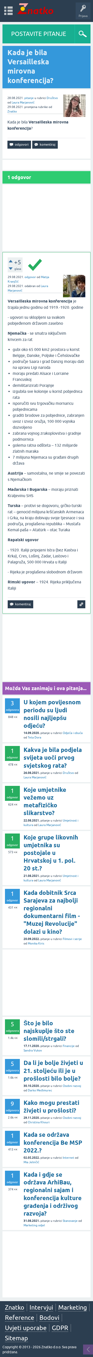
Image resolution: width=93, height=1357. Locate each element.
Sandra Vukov (33, 1050)
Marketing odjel (34, 1225)
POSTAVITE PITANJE (38, 33)
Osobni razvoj (72, 1086)
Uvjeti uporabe (26, 1327)
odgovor (30, 277)
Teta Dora (34, 737)
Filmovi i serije (72, 939)
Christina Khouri (39, 1122)
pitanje (29, 98)
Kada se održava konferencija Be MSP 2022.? (53, 1142)
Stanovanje (70, 1221)
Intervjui (41, 1307)
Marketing (72, 1307)
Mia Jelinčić (31, 1162)
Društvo (52, 98)
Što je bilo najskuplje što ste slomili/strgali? (49, 1031)
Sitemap (16, 1338)
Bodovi (49, 1317)
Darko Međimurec (40, 1090)
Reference (19, 1317)
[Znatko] (35, 8)
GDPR (60, 1327)
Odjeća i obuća (73, 733)
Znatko (12, 111)
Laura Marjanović (23, 102)
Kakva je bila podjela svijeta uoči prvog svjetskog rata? (53, 757)
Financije (69, 1046)
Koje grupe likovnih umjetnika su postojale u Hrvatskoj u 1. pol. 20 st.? (51, 853)
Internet (68, 1157)
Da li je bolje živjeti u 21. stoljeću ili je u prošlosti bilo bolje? (53, 1070)
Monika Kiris (36, 943)
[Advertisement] (46, 217)
